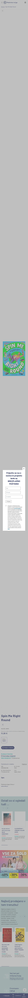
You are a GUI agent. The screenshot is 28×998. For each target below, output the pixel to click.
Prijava (8, 501)
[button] (23, 468)
